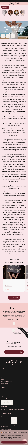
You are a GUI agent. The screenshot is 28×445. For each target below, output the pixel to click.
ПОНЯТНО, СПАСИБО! (14, 442)
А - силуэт (3, 372)
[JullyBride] (14, 3)
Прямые (2, 377)
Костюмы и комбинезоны (6, 381)
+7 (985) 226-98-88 (7, 413)
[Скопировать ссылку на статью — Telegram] (3, 36)
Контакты (3, 389)
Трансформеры (4, 383)
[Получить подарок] (7, 402)
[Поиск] (3, 3)
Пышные (3, 370)
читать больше (14, 297)
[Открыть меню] (25, 3)
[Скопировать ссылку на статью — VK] (8, 36)
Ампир (2, 379)
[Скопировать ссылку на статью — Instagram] (13, 36)
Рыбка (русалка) (4, 375)
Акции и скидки (4, 398)
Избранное (3, 396)
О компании (3, 391)
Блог (2, 394)
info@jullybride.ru (7, 416)
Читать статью (8, 285)
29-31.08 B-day (5, 7)
